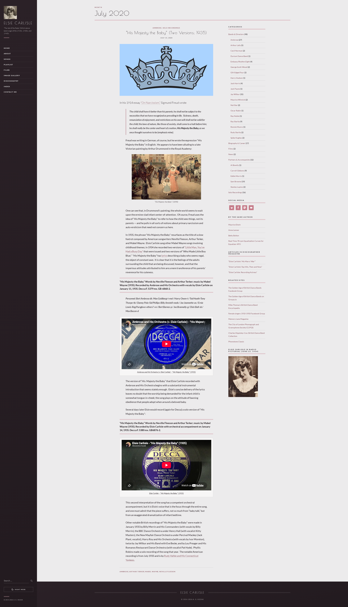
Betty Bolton (233, 235)
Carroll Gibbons (237, 170)
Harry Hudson (237, 78)
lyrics (164, 255)
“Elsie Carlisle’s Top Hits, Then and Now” (245, 267)
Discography (11, 81)
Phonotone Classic (236, 341)
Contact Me (10, 92)
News (230, 154)
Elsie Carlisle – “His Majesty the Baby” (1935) (166, 493)
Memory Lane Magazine (238, 319)
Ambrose (157, 28)
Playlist (8, 64)
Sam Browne (236, 181)
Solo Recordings (171, 28)
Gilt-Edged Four (237, 72)
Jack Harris (235, 83)
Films (7, 70)
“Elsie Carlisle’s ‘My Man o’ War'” (242, 261)
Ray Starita (235, 121)
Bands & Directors (236, 34)
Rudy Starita (236, 132)
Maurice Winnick (238, 100)
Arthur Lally (236, 45)
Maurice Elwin (234, 224)
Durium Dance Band (239, 56)
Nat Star (234, 105)
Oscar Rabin (236, 110)
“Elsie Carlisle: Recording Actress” (242, 272)
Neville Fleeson (167, 571)
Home (7, 48)
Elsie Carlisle (18, 23)
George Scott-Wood (239, 67)
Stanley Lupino (237, 187)
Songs (7, 59)
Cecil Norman (236, 51)
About (7, 53)
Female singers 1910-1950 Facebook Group (246, 313)
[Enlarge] (197, 157)
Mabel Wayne (152, 571)
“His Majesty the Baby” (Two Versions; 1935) (166, 32)
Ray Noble (235, 116)
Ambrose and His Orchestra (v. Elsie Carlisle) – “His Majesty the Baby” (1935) (166, 372)
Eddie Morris (236, 176)
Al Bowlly (235, 165)
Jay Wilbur (235, 94)
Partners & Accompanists (239, 160)
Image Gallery (12, 75)
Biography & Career (236, 143)
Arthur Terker (136, 571)
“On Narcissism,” (150, 102)
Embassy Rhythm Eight (240, 61)
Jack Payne (235, 89)
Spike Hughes (236, 138)
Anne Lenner (233, 230)
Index (7, 86)
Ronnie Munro (237, 127)
